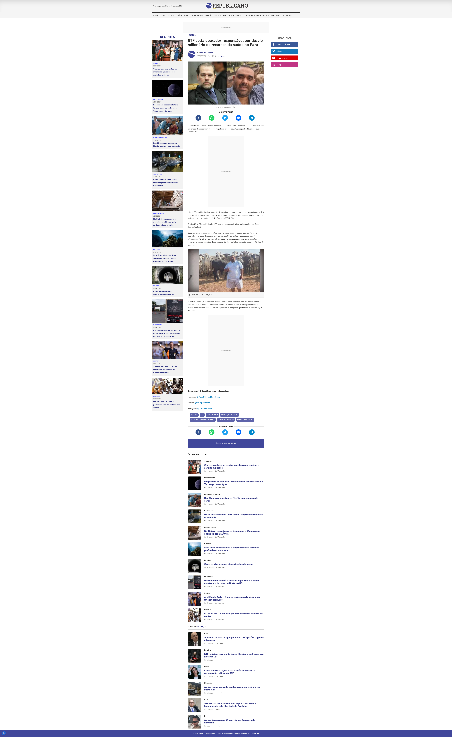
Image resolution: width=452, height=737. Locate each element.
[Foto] (194, 467)
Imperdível (157, 325)
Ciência (246, 15)
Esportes (188, 15)
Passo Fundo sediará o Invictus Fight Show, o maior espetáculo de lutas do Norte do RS (167, 333)
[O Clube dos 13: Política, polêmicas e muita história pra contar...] (167, 386)
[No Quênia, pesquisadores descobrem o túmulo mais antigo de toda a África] (167, 201)
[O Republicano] (191, 54)
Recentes (167, 37)
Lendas (156, 286)
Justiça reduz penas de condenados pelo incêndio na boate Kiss (232, 688)
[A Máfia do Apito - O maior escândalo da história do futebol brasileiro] (167, 350)
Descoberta (158, 99)
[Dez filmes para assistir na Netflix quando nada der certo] (167, 125)
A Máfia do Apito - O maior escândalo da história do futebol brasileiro (165, 369)
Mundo (289, 15)
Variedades (228, 15)
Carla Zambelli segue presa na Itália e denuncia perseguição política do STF (229, 672)
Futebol (156, 396)
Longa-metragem (160, 137)
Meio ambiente (277, 15)
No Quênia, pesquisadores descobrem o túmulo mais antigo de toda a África (164, 222)
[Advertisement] (226, 171)
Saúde (238, 15)
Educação (256, 15)
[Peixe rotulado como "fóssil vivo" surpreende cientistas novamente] (167, 161)
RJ (205, 716)
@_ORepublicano (202, 402)
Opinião (208, 15)
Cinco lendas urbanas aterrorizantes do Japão (163, 293)
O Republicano (206, 52)
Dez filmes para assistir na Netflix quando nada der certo (166, 145)
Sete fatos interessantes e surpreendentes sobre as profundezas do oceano (164, 258)
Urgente (208, 683)
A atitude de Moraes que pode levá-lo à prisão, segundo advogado (234, 639)
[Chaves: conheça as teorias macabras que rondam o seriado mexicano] (167, 50)
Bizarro (156, 249)
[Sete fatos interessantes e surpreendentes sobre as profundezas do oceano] (167, 239)
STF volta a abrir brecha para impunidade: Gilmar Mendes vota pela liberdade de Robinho (230, 705)
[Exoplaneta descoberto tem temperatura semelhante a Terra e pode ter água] (167, 88)
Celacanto (157, 174)
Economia (198, 15)
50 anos (156, 63)
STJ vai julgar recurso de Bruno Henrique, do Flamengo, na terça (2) (233, 655)
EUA (206, 633)
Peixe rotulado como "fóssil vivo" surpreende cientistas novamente (165, 182)
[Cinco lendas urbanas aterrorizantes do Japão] (167, 275)
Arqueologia (158, 213)
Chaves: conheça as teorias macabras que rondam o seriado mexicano (165, 72)
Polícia (179, 15)
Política (170, 15)
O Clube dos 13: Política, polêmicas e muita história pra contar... (166, 404)
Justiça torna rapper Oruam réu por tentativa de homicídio (229, 721)
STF (206, 699)
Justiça (265, 15)
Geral (155, 15)
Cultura (217, 15)
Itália (206, 666)
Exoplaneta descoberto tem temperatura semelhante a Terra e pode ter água (165, 108)
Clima (162, 15)
